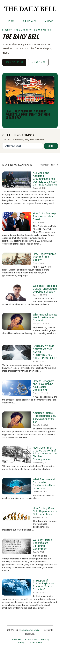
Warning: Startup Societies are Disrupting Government (42, 544)
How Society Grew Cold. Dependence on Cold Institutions (45, 511)
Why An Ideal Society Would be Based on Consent (45, 317)
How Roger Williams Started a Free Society (44, 256)
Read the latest (14, 62)
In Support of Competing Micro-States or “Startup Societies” (43, 585)
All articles (38, 62)
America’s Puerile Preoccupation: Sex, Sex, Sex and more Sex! (44, 417)
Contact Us (31, 639)
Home (11, 21)
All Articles (29, 21)
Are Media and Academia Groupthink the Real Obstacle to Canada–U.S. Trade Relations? (45, 178)
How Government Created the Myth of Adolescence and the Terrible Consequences (45, 453)
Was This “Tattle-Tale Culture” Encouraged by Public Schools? (45, 288)
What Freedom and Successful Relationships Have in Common (44, 484)
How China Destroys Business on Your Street (45, 216)
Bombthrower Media (29, 630)
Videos (48, 21)
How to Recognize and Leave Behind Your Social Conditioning (43, 385)
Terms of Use (35, 642)
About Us (16, 639)
